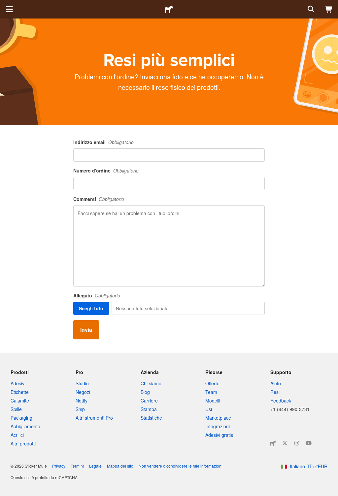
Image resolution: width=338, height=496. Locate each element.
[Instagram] (296, 443)
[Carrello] (329, 9)
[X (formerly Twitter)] (284, 443)
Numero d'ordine (92, 170)
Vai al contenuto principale (5, 5)
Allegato (82, 295)
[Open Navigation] (9, 9)
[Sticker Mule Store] (273, 443)
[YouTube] (308, 443)
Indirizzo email (89, 142)
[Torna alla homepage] (169, 9)
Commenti (84, 199)
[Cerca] (310, 9)
